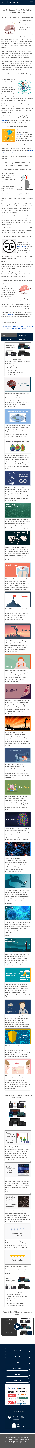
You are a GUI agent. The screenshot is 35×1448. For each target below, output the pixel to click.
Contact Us (21, 1444)
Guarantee (14, 1444)
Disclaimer (17, 1442)
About (27, 1439)
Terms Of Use (9, 1442)
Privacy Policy (25, 1442)
